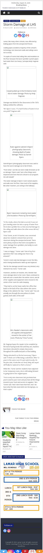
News (23, 21)
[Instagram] (19, 35)
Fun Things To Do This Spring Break (27, 419)
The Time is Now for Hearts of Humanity (15, 7)
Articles (6, 21)
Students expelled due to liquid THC (7, 443)
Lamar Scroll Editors (21, 28)
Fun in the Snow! (18, 409)
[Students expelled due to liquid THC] (8, 432)
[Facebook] (23, 35)
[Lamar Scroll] (4, 13)
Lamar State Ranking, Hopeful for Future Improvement (34, 438)
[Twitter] (15, 35)
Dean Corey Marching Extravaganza (21, 436)
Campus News (15, 21)
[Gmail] (27, 35)
